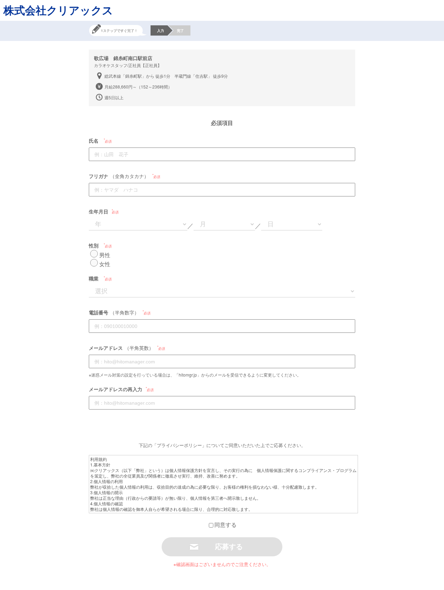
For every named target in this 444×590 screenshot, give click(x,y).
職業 (94, 278)
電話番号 (98, 312)
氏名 (94, 140)
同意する (225, 525)
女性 (104, 264)
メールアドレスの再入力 (115, 389)
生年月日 (98, 211)
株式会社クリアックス (58, 10)
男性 (104, 255)
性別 (94, 245)
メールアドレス (106, 347)
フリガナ (98, 175)
